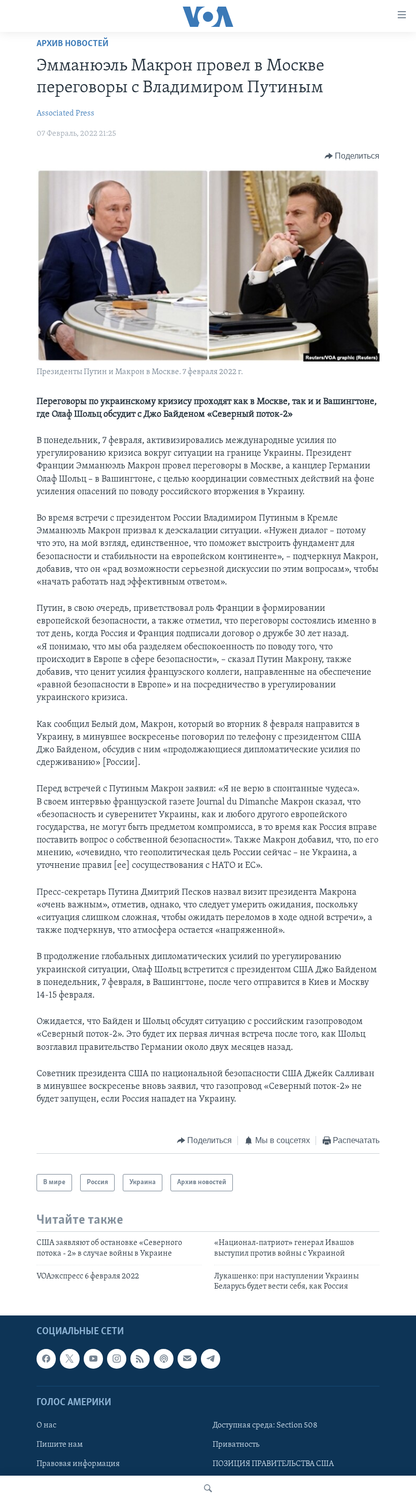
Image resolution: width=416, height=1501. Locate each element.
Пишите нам (60, 1445)
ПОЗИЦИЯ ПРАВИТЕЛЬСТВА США (273, 1464)
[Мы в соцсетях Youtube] (93, 1358)
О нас (46, 1425)
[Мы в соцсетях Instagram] (116, 1358)
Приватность (236, 1445)
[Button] (352, 156)
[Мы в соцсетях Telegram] (210, 1358)
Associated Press (65, 113)
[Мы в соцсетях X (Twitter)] (69, 1358)
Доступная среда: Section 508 (265, 1425)
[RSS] (140, 1358)
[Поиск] (208, 1488)
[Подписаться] (187, 1358)
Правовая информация (78, 1464)
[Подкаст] (163, 1358)
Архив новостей (73, 44)
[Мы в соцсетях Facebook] (46, 1358)
